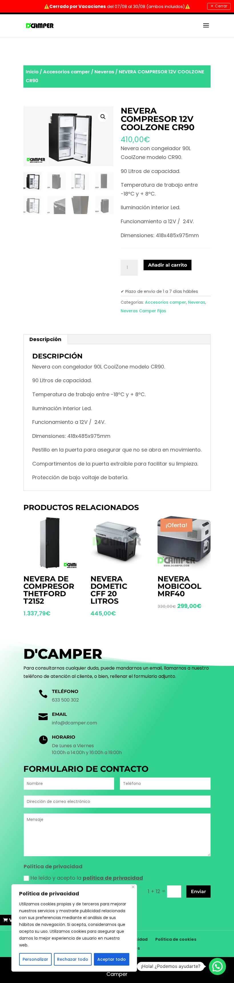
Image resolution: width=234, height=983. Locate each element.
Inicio (32, 72)
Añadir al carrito (167, 265)
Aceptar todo (111, 959)
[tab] (45, 339)
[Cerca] (133, 887)
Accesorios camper (66, 72)
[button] (217, 966)
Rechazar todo (72, 959)
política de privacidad (113, 877)
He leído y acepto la (87, 877)
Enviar (198, 891)
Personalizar (35, 959)
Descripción (45, 339)
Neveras (104, 72)
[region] (74, 928)
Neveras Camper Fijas (143, 311)
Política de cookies (175, 939)
